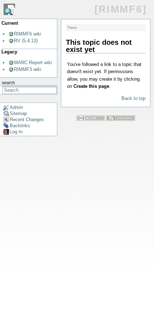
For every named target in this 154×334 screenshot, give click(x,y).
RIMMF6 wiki (27, 34)
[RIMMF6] (121, 9)
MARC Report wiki (33, 62)
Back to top (133, 98)
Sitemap (18, 113)
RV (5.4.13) (26, 40)
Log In (16, 131)
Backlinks (20, 125)
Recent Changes (27, 119)
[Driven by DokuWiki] (120, 119)
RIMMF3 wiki (27, 69)
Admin (16, 107)
